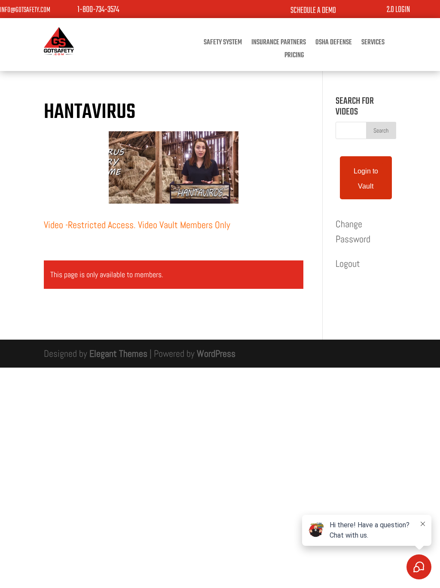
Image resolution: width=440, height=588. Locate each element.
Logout (348, 263)
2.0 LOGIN (398, 9)
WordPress (216, 353)
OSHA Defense (333, 44)
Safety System (223, 44)
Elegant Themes (118, 353)
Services (373, 44)
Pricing (294, 57)
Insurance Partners (278, 44)
